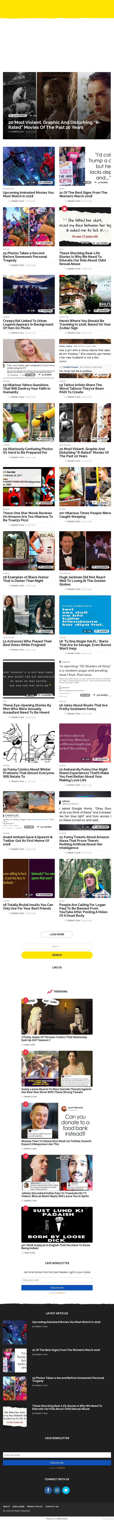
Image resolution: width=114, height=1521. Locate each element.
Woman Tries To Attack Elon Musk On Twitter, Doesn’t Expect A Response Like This (56, 1143)
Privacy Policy (35, 1506)
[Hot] (64, 208)
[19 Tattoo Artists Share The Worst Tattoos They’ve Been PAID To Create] (85, 358)
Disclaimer (18, 1506)
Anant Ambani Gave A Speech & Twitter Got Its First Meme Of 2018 (28, 840)
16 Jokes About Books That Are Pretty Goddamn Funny (83, 707)
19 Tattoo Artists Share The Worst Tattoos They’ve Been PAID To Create (81, 388)
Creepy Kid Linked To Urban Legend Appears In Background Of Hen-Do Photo (28, 324)
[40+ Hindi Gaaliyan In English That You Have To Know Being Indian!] (57, 1224)
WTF (61, 249)
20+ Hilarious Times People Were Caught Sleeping (85, 515)
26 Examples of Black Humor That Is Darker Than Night (26, 579)
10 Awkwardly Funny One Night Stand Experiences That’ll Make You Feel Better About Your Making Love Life (84, 774)
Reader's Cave (17, 131)
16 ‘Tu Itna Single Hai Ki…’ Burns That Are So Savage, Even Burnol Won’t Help (85, 644)
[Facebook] (48, 1490)
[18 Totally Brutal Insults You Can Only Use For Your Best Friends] (29, 878)
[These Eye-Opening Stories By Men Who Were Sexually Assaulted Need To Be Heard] (29, 678)
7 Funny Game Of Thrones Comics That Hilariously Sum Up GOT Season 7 (54, 1039)
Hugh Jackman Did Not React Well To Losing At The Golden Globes (82, 580)
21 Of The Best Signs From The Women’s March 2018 (83, 194)
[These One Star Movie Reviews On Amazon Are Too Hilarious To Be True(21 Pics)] (29, 486)
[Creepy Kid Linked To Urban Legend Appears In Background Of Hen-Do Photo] (29, 294)
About (6, 1506)
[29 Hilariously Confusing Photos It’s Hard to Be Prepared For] (29, 422)
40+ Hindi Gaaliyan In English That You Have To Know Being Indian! (55, 1247)
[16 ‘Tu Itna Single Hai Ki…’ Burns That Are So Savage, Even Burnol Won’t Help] (85, 614)
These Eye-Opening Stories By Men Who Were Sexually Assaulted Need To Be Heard (27, 708)
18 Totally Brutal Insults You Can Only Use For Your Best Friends (28, 906)
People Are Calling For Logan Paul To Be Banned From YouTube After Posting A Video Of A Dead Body (83, 910)
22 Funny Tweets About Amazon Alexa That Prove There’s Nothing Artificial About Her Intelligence (84, 842)
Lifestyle (63, 317)
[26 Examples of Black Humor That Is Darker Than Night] (29, 550)
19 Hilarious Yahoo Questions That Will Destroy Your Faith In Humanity (26, 388)
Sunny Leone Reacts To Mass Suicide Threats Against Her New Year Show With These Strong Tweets (56, 1091)
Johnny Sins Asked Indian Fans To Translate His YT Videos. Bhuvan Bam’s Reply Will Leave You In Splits (55, 1195)
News (62, 189)
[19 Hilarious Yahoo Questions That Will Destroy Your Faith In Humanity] (29, 358)
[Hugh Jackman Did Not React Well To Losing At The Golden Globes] (85, 550)
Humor (6, 249)
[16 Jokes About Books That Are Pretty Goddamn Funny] (85, 678)
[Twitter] (66, 1490)
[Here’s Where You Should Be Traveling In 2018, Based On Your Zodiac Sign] (85, 294)
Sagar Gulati (29, 1044)
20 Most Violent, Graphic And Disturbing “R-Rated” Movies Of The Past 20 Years (54, 125)
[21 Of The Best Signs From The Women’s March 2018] (85, 166)
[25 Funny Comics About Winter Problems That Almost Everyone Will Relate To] (29, 742)
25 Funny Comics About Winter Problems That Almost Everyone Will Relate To (28, 772)
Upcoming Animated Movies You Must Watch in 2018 (28, 194)
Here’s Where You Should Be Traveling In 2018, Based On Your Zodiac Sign (85, 324)
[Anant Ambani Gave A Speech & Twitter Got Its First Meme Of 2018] (29, 810)
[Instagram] (57, 1490)
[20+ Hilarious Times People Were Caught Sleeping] (85, 486)
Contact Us (51, 1506)
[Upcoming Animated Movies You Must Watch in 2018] (29, 166)
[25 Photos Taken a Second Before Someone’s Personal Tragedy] (29, 226)
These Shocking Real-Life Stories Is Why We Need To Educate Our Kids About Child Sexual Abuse (82, 258)
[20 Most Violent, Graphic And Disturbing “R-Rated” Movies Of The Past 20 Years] (85, 422)
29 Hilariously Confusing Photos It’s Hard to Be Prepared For (28, 450)
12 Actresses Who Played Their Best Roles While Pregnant (27, 643)
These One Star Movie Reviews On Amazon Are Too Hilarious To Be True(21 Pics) (28, 516)
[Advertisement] (57, 46)
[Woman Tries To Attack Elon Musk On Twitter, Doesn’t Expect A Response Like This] (57, 1120)
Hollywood (8, 189)
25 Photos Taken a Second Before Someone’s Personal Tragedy (25, 256)
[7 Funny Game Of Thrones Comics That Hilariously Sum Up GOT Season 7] (57, 1016)
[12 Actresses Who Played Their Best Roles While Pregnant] (29, 614)
